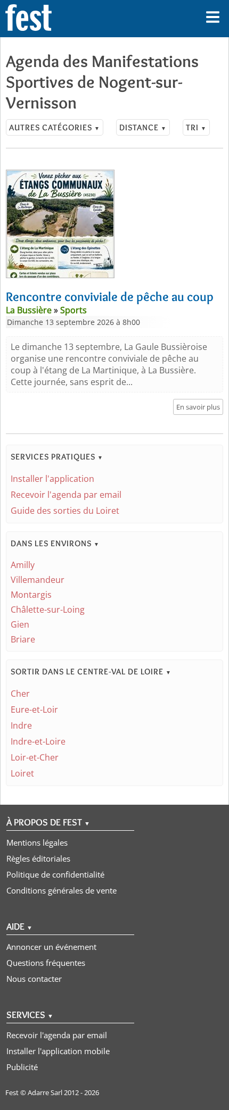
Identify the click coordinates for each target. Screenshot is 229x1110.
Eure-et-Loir (34, 709)
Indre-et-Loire (38, 741)
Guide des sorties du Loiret (65, 510)
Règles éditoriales (38, 858)
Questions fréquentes (45, 962)
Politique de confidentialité (55, 874)
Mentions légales (37, 842)
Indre (21, 725)
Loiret (22, 773)
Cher (20, 693)
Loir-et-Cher (35, 757)
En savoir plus (198, 407)
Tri (196, 127)
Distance (143, 127)
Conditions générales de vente (61, 890)
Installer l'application (52, 479)
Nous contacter (34, 978)
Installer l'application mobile (58, 1051)
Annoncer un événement (51, 946)
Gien (20, 624)
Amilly (23, 565)
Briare (23, 639)
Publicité (22, 1067)
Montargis (31, 594)
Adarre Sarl (45, 1092)
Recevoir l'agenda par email (66, 494)
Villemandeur (37, 580)
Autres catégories (54, 127)
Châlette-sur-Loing (48, 609)
